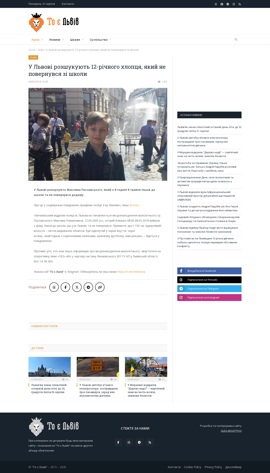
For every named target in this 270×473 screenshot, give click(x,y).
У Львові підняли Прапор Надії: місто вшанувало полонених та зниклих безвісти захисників (207, 229)
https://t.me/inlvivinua (131, 272)
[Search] (236, 40)
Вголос (134, 205)
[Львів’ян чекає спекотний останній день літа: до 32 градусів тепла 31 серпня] (49, 369)
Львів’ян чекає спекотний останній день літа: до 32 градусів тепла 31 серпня (49, 388)
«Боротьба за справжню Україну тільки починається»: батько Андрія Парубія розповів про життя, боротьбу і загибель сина (206, 166)
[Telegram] (139, 442)
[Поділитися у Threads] (54, 287)
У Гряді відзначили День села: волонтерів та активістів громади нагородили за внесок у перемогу (205, 181)
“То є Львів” (39, 467)
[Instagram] (129, 442)
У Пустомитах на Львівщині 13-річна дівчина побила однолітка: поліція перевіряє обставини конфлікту (207, 242)
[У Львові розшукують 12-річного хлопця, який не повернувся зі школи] (97, 135)
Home (31, 50)
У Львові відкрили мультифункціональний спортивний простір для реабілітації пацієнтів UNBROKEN (206, 195)
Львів (35, 39)
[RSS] (150, 442)
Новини (54, 39)
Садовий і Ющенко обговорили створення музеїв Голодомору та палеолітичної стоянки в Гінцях (208, 219)
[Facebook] (118, 442)
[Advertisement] (170, 21)
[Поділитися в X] (77, 287)
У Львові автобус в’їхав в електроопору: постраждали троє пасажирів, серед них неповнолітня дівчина (98, 390)
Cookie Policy (192, 467)
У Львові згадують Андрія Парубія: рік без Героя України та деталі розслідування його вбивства (207, 208)
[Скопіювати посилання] (100, 287)
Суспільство (99, 39)
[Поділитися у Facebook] (65, 287)
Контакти (68, 4)
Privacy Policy (213, 467)
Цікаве (75, 39)
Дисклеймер (233, 467)
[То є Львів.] (54, 21)
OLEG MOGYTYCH (231, 431)
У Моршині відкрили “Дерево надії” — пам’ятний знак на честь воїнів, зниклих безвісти (146, 390)
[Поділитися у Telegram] (88, 287)
